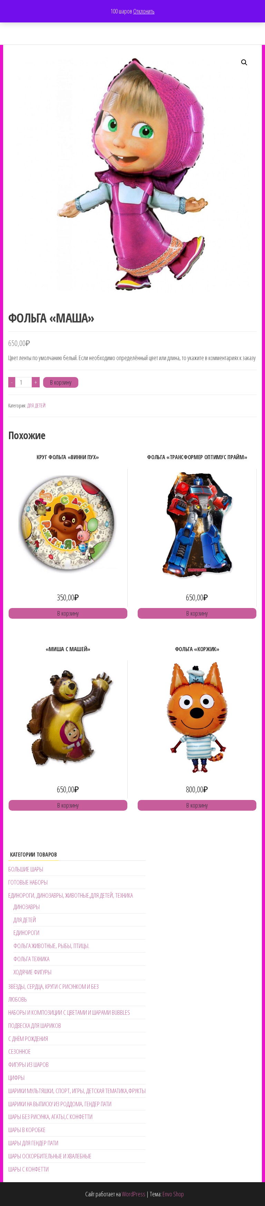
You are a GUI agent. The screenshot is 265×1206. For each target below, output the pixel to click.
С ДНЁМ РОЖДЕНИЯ (28, 1038)
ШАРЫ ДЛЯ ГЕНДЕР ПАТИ (33, 1143)
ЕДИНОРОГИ (26, 932)
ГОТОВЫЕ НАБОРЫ (28, 882)
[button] (244, 62)
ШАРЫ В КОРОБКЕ (27, 1130)
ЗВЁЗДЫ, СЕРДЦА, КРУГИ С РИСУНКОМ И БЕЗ (53, 986)
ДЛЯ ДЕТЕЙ (36, 405)
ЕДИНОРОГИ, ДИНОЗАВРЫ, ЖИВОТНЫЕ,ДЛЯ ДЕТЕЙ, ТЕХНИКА (70, 895)
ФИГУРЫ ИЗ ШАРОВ (28, 1064)
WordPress (133, 1194)
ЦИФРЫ (16, 1077)
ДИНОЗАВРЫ (26, 907)
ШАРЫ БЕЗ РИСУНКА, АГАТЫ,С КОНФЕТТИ (50, 1116)
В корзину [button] (68, 613)
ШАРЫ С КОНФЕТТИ (28, 1169)
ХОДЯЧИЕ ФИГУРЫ (32, 972)
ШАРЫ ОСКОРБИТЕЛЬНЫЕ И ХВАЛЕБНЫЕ (49, 1156)
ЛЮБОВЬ (17, 999)
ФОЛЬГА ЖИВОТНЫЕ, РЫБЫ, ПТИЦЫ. (51, 946)
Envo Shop (173, 1194)
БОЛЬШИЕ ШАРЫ (25, 869)
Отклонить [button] (144, 11)
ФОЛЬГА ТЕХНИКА (31, 959)
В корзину (60, 382)
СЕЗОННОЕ (19, 1051)
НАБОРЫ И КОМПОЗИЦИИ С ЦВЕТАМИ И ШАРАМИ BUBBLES (69, 1012)
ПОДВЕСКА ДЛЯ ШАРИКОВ (34, 1025)
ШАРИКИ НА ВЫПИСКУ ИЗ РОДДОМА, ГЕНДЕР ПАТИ (59, 1104)
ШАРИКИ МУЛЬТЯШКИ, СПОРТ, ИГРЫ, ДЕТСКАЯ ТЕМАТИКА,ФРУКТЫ (77, 1091)
